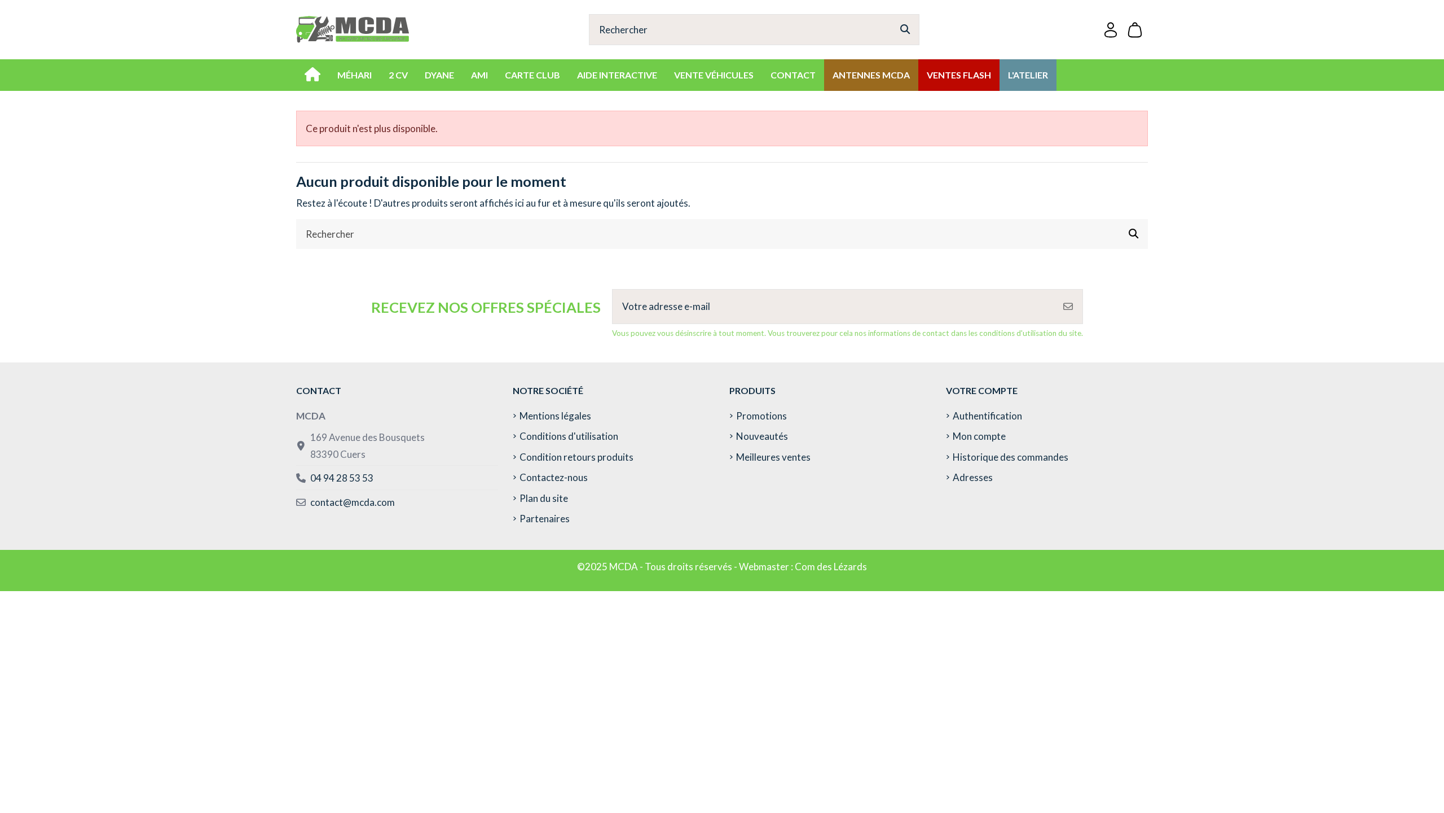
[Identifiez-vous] (1110, 29)
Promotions (761, 416)
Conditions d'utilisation (569, 436)
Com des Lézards (831, 566)
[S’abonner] (1068, 307)
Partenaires (545, 518)
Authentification (987, 416)
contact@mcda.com (352, 502)
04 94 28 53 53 (341, 478)
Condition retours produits (576, 457)
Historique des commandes (1010, 457)
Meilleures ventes (773, 457)
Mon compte (979, 436)
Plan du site (544, 498)
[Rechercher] (905, 29)
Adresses (973, 477)
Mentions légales (555, 416)
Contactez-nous (554, 477)
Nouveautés (762, 436)
